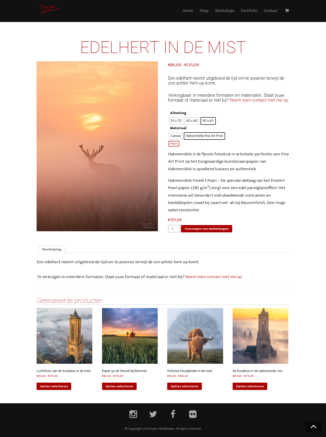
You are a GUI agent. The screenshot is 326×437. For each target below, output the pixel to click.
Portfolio (249, 10)
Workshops (224, 10)
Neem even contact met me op (259, 100)
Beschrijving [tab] (51, 249)
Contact (271, 10)
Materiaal (178, 128)
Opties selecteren (54, 386)
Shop (204, 10)
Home (188, 10)
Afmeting (178, 113)
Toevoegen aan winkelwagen (206, 228)
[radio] (176, 121)
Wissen (174, 143)
